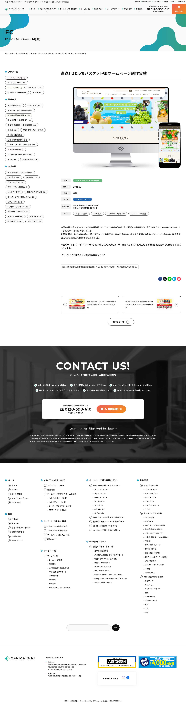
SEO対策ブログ (146, 1)
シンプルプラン (15, 87)
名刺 (146, 612)
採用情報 (166, 1)
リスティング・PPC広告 (102, 566)
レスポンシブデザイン (116, 213)
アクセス (173, 1)
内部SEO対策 (81, 213)
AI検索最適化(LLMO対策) (20, 172)
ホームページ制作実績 (153, 513)
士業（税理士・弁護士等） (19, 120)
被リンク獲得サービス (102, 570)
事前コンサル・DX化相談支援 (59, 587)
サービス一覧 (85, 9)
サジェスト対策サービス (103, 582)
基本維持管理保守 (101, 551)
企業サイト (34, 105)
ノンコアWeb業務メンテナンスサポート (108, 555)
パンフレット (149, 585)
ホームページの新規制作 (57, 530)
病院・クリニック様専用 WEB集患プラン (109, 517)
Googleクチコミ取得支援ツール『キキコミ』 (110, 578)
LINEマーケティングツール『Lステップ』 (108, 574)
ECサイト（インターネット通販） (88, 180)
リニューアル (15, 201)
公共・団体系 (14, 105)
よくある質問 (181, 1)
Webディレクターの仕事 (58, 498)
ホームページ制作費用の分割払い (106, 530)
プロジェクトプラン (101, 489)
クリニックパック (15, 182)
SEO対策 (52, 564)
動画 (146, 593)
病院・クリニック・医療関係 (20, 110)
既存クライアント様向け (21, 527)
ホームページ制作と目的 (68, 9)
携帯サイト (35, 216)
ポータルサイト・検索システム (21, 197)
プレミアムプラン (16, 77)
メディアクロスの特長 (55, 485)
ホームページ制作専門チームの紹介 (61, 494)
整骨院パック (15, 221)
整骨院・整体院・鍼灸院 (19, 115)
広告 (146, 608)
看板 (146, 604)
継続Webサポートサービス (104, 546)
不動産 (12, 130)
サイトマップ (16, 502)
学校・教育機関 (15, 149)
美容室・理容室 (15, 135)
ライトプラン (34, 87)
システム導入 (30, 159)
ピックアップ (14, 192)
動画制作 (52, 583)
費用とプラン (98, 9)
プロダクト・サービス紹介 (20, 154)
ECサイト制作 (54, 575)
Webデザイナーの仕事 (57, 502)
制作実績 (139, 9)
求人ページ (34, 221)
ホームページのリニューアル (58, 535)
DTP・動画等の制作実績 (153, 576)
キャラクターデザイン (153, 588)
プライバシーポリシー (20, 498)
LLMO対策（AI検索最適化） (59, 568)
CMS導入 (97, 213)
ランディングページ (17, 92)
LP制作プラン (99, 509)
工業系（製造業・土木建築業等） (22, 125)
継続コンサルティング (102, 562)
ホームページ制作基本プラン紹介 (106, 485)
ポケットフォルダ (151, 600)
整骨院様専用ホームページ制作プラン (108, 521)
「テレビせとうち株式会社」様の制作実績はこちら (83, 255)
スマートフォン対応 (138, 213)
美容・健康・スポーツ (33, 130)
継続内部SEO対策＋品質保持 (105, 559)
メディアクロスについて (48, 9)
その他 (37, 92)
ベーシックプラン (82, 199)
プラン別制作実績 (151, 485)
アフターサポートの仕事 (58, 510)
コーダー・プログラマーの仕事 (60, 506)
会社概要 (137, 1)
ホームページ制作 (55, 560)
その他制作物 (150, 596)
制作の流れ (52, 539)
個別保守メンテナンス (18, 211)
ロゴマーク (149, 581)
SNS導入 (31, 177)
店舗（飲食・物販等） (17, 139)
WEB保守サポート (113, 9)
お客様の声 (128, 9)
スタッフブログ (157, 1)
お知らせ (15, 519)
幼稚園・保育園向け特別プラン (105, 526)
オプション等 (99, 513)
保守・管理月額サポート (57, 572)
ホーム (33, 9)
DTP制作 (52, 579)
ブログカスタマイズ (36, 192)
